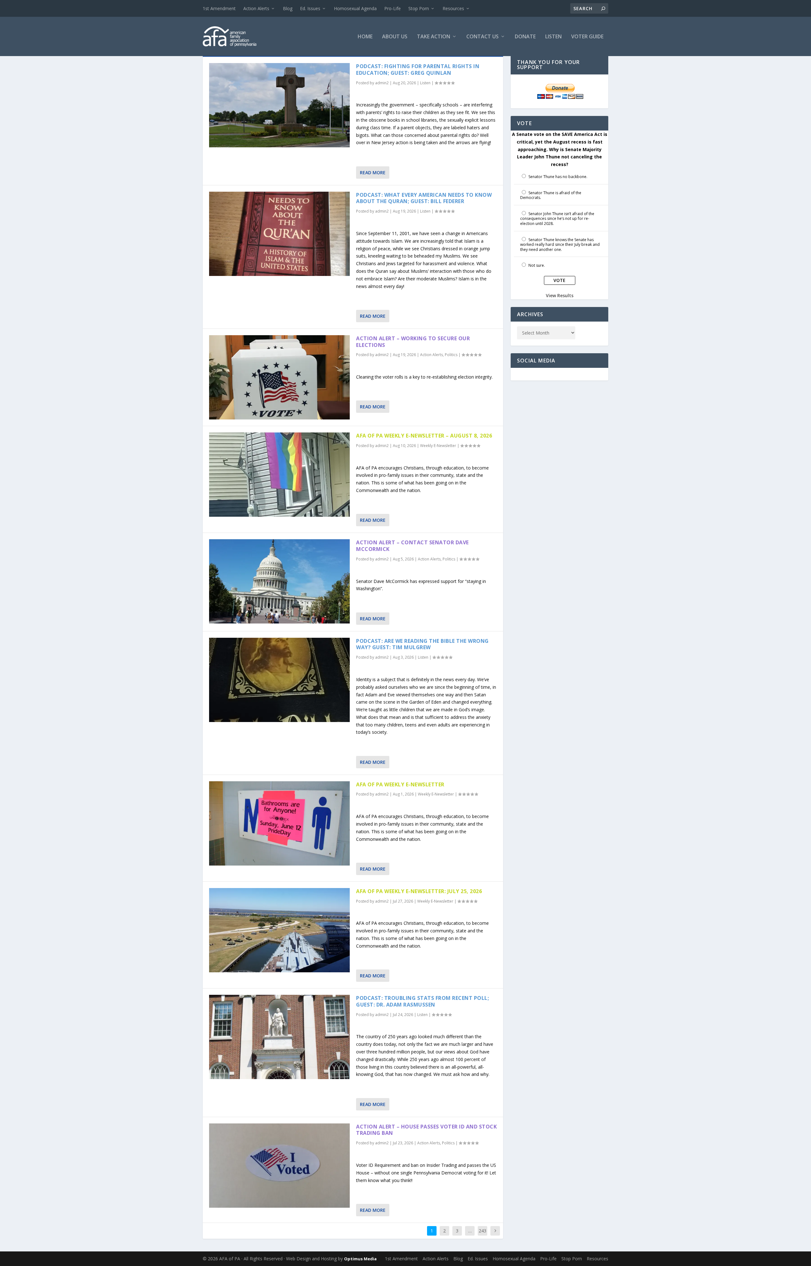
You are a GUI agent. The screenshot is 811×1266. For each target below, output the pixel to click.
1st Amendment (219, 8)
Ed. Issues (310, 8)
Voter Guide (587, 37)
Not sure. (536, 265)
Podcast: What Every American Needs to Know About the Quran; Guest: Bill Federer (424, 198)
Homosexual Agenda (355, 8)
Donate (525, 37)
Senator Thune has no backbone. (557, 176)
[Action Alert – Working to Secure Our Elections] (279, 377)
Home (365, 37)
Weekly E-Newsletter (438, 445)
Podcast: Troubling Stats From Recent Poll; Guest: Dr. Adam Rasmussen (422, 1001)
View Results (559, 295)
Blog (287, 8)
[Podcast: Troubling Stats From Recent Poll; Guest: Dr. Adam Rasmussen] (279, 1037)
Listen (553, 37)
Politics (451, 354)
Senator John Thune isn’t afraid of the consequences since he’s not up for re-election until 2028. (557, 218)
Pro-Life (392, 8)
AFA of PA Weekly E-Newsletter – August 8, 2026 (424, 435)
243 (482, 1231)
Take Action (433, 37)
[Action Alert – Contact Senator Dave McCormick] (279, 581)
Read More (373, 172)
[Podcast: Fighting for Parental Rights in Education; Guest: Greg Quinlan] (279, 105)
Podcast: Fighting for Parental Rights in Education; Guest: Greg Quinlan (417, 69)
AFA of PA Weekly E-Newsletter (400, 784)
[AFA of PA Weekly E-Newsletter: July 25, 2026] (279, 930)
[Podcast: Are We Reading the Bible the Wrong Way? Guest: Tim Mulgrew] (279, 680)
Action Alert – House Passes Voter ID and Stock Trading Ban (426, 1130)
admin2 (382, 83)
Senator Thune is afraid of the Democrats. (550, 195)
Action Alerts (256, 8)
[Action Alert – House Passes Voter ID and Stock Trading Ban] (279, 1165)
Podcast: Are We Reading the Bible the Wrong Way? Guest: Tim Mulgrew (422, 644)
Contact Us (482, 37)
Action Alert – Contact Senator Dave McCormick (412, 546)
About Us (394, 37)
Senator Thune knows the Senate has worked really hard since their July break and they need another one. (560, 244)
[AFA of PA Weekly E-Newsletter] (279, 823)
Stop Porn (418, 8)
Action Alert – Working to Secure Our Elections (413, 341)
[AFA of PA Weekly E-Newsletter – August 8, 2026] (279, 474)
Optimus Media (360, 1259)
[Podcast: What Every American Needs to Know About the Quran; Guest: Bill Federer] (279, 234)
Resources (453, 8)
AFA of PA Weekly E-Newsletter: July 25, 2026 (419, 891)
